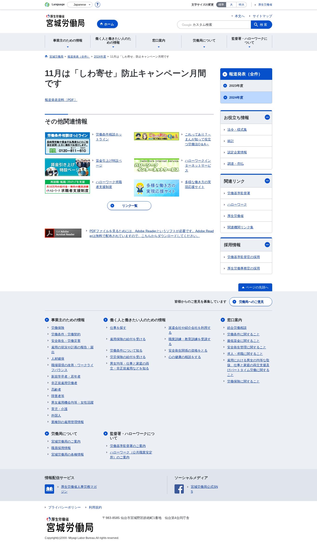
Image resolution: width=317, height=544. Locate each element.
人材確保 (57, 358)
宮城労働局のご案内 (66, 441)
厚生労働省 (265, 4)
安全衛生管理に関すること (246, 347)
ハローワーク (237, 204)
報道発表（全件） (245, 74)
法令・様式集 (237, 129)
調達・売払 (235, 163)
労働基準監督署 (238, 193)
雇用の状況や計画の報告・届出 (72, 349)
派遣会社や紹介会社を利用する (189, 330)
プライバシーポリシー (64, 507)
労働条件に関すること (243, 334)
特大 (241, 4)
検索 (264, 24)
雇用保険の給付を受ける (128, 339)
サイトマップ (262, 16)
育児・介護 (59, 409)
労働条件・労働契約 (66, 334)
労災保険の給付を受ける (128, 357)
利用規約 (95, 507)
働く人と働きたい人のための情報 (138, 320)
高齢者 (56, 389)
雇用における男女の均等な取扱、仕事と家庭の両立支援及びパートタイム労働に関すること (248, 367)
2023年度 (236, 85)
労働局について (64, 434)
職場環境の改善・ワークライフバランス (72, 367)
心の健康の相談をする (184, 357)
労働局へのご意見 (251, 302)
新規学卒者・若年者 (66, 376)
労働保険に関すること (243, 381)
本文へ (240, 16)
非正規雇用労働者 (64, 383)
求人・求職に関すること (245, 354)
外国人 (56, 415)
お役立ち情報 (236, 117)
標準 (221, 4)
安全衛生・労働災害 (66, 341)
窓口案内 (234, 320)
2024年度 (236, 97)
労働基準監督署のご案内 (128, 446)
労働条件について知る (126, 350)
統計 (230, 141)
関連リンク (234, 181)
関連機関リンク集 (240, 227)
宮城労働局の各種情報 (67, 454)
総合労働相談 (237, 328)
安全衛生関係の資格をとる (187, 350)
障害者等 (57, 396)
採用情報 (232, 245)
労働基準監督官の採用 (243, 257)
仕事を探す (118, 328)
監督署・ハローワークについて (132, 436)
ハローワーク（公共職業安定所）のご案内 (131, 454)
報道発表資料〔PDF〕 (61, 100)
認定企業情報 (237, 152)
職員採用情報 (61, 448)
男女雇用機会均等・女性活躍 (72, 402)
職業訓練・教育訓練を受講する (189, 341)
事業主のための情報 (68, 320)
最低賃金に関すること (243, 341)
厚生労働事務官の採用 (243, 268)
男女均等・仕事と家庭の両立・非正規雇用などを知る (129, 366)
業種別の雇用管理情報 (67, 422)
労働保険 (57, 328)
